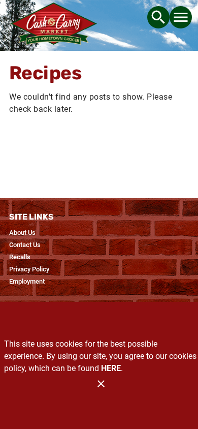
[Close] (101, 384)
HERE (111, 368)
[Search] (158, 17)
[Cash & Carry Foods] (53, 25)
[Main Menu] (181, 17)
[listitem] (22, 233)
